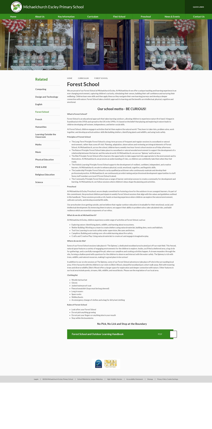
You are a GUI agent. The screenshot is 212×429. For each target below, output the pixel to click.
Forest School (101, 78)
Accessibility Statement (134, 379)
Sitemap (150, 379)
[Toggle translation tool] (173, 7)
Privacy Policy (162, 379)
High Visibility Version (114, 379)
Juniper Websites (97, 379)
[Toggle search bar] (181, 7)
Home (69, 78)
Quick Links (198, 7)
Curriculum (83, 78)
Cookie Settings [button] (172, 379)
